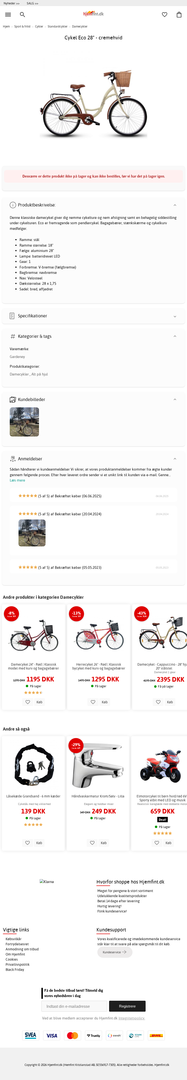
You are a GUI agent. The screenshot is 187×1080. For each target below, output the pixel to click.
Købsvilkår (13, 939)
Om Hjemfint (15, 954)
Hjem (6, 26)
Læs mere (17, 480)
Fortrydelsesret (17, 944)
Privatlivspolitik (17, 964)
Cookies (12, 959)
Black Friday (15, 969)
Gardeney (17, 356)
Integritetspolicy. (132, 1018)
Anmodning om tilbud (22, 949)
